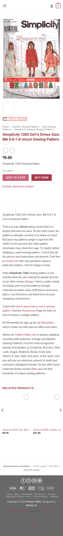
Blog (17, 494)
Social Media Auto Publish (19, 511)
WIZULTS (31, 505)
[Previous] (8, 59)
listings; (29, 281)
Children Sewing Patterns (25, 127)
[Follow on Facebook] (23, 480)
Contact (51, 494)
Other (34, 369)
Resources (28, 310)
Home (6, 127)
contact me (11, 261)
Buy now (41, 177)
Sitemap (54, 496)
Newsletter (47, 322)
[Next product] (5, 150)
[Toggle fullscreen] (13, 516)
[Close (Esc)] (33, 516)
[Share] (23, 516)
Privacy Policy (40, 496)
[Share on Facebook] (5, 195)
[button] (5, 6)
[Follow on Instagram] (28, 480)
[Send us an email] (34, 480)
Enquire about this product (18, 186)
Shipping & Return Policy (18, 496)
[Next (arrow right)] (13, 530)
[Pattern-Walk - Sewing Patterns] (31, 6)
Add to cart (16, 177)
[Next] (55, 59)
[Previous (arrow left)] (3, 530)
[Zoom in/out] (3, 516)
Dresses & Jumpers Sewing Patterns (34, 129)
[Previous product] (12, 150)
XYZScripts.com (47, 511)
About (10, 494)
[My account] (51, 6)
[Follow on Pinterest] (39, 480)
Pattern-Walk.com (25, 334)
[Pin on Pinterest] (11, 195)
